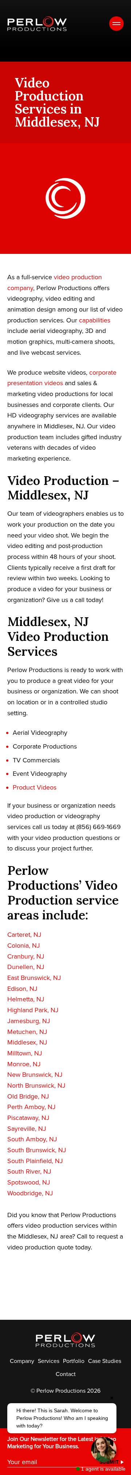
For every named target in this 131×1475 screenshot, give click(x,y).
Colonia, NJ (23, 945)
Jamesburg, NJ (28, 1021)
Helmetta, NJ (25, 999)
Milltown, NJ (24, 1053)
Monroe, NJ (24, 1064)
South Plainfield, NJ (35, 1161)
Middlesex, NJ (27, 1042)
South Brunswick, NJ (36, 1150)
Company (22, 1361)
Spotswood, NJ (28, 1182)
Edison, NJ (22, 989)
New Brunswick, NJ (35, 1075)
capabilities (94, 320)
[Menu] (116, 23)
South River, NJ (29, 1171)
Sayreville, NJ (26, 1129)
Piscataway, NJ (28, 1118)
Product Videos (34, 787)
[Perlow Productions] (37, 23)
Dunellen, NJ (25, 967)
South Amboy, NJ (32, 1139)
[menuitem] (22, 1361)
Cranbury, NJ (25, 956)
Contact (66, 1374)
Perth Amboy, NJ (31, 1107)
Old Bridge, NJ (28, 1096)
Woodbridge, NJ (30, 1193)
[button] (62, 1418)
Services (48, 1361)
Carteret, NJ (24, 935)
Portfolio (73, 1361)
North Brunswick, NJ (36, 1085)
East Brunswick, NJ (34, 978)
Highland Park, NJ (33, 1010)
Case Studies (104, 1361)
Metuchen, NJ (27, 1032)
